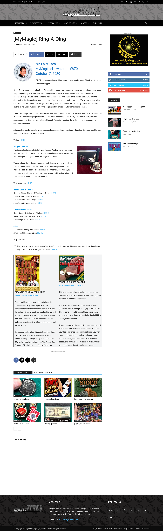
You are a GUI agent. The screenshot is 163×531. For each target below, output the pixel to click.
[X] (139, 2)
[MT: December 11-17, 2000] (114, 110)
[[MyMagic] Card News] (58, 387)
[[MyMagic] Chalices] (114, 122)
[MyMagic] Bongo (50, 424)
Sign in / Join (41, 2)
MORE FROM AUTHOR (43, 373)
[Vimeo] (143, 2)
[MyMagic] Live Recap (82, 424)
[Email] (27, 360)
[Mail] (135, 2)
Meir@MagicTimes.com (68, 519)
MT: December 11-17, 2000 (134, 107)
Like (146, 74)
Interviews (52, 23)
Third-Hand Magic (130, 143)
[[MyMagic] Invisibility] (114, 134)
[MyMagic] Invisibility (131, 131)
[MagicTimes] (81, 12)
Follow (145, 80)
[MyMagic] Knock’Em (21, 424)
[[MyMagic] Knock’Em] (27, 412)
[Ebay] (122, 2)
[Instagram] (131, 2)
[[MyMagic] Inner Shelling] (88, 387)
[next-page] (19, 428)
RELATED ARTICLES (23, 373)
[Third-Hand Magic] (114, 146)
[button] (146, 23)
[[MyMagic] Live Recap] (88, 412)
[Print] (33, 360)
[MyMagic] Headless (21, 399)
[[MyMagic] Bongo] (58, 412)
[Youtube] (148, 2)
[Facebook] (126, 2)
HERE (22, 140)
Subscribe (97, 23)
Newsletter (36, 23)
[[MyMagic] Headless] (27, 387)
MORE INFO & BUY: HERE (26, 295)
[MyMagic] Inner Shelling (83, 399)
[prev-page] (15, 428)
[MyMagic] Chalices (131, 119)
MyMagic (19, 44)
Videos (84, 23)
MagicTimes (20, 23)
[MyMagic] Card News (52, 399)
